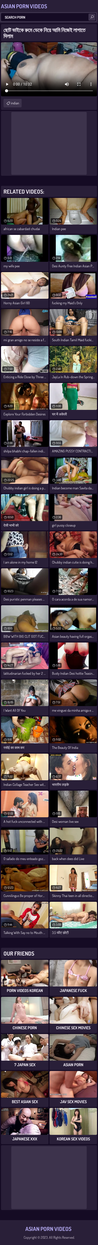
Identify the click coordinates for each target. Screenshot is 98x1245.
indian (15, 103)
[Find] (91, 17)
